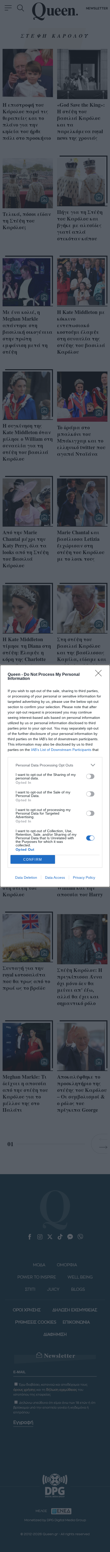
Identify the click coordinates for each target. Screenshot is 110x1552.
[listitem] (55, 765)
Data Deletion (26, 877)
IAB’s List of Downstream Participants (61, 750)
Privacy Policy (84, 877)
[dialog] (55, 776)
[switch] (90, 776)
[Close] (100, 675)
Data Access (55, 877)
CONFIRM (32, 859)
